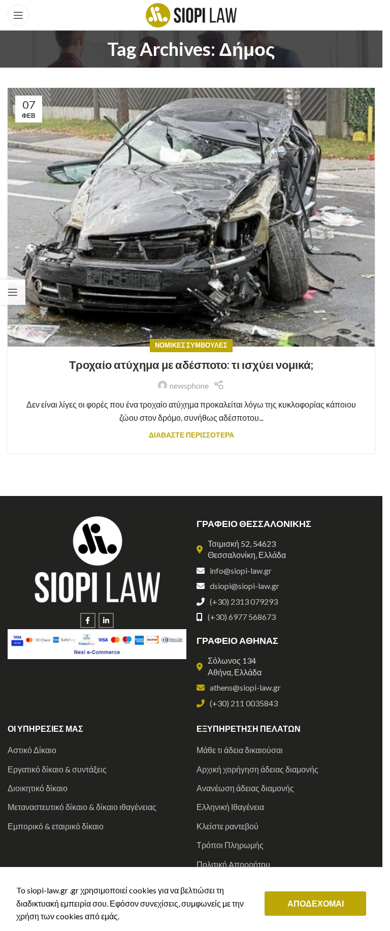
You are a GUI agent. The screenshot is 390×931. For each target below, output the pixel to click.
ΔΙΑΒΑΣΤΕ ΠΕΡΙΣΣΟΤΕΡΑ (191, 434)
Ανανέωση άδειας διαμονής (245, 788)
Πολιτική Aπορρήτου (233, 864)
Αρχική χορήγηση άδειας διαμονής (257, 769)
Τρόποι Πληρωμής (230, 845)
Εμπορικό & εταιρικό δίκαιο (56, 826)
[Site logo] (191, 14)
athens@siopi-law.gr (245, 687)
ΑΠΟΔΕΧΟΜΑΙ (315, 903)
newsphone (189, 385)
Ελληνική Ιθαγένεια (230, 807)
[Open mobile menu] (18, 15)
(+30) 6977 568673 (242, 617)
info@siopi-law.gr (241, 570)
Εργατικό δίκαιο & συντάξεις (57, 769)
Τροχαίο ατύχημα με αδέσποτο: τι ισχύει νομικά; (191, 364)
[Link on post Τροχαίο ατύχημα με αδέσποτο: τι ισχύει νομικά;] (191, 217)
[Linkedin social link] (106, 620)
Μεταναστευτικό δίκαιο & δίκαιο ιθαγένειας (82, 807)
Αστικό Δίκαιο (32, 750)
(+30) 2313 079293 (244, 601)
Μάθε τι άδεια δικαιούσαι (240, 750)
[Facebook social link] (87, 620)
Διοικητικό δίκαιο (38, 788)
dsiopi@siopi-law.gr (244, 586)
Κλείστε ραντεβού (227, 826)
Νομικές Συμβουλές (191, 345)
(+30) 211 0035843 (244, 703)
